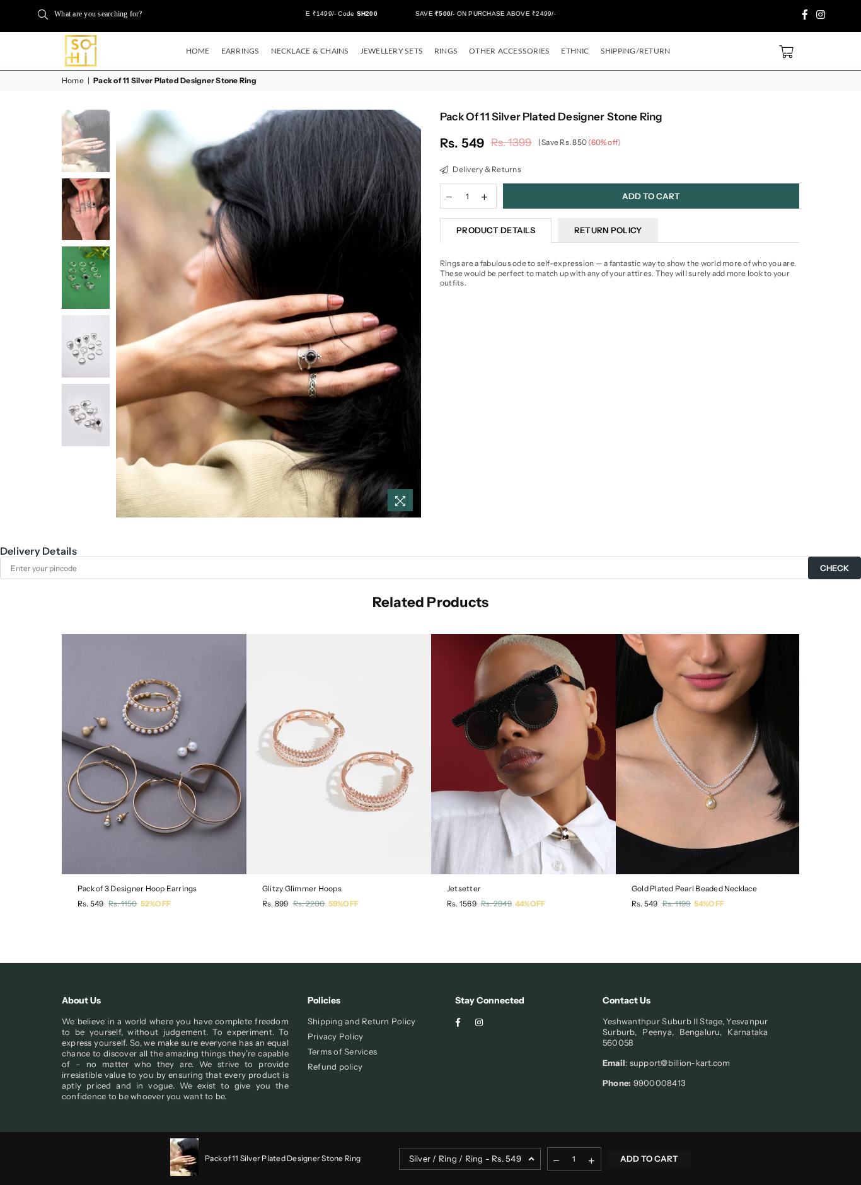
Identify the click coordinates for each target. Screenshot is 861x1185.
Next (410, 314)
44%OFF (530, 903)
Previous (127, 314)
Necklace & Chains (310, 51)
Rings (446, 51)
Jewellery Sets (392, 51)
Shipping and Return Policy (361, 1021)
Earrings (240, 51)
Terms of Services (342, 1051)
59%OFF (343, 903)
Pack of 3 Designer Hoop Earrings (137, 888)
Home (198, 51)
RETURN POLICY (608, 230)
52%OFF (156, 903)
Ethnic (575, 51)
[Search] (43, 13)
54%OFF (709, 903)
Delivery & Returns (486, 169)
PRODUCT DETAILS (495, 230)
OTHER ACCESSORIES (509, 51)
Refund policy (335, 1066)
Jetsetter (464, 888)
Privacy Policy (335, 1036)
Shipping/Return (636, 51)
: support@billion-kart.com (677, 1063)
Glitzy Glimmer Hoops (302, 888)
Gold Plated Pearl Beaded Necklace (694, 888)
